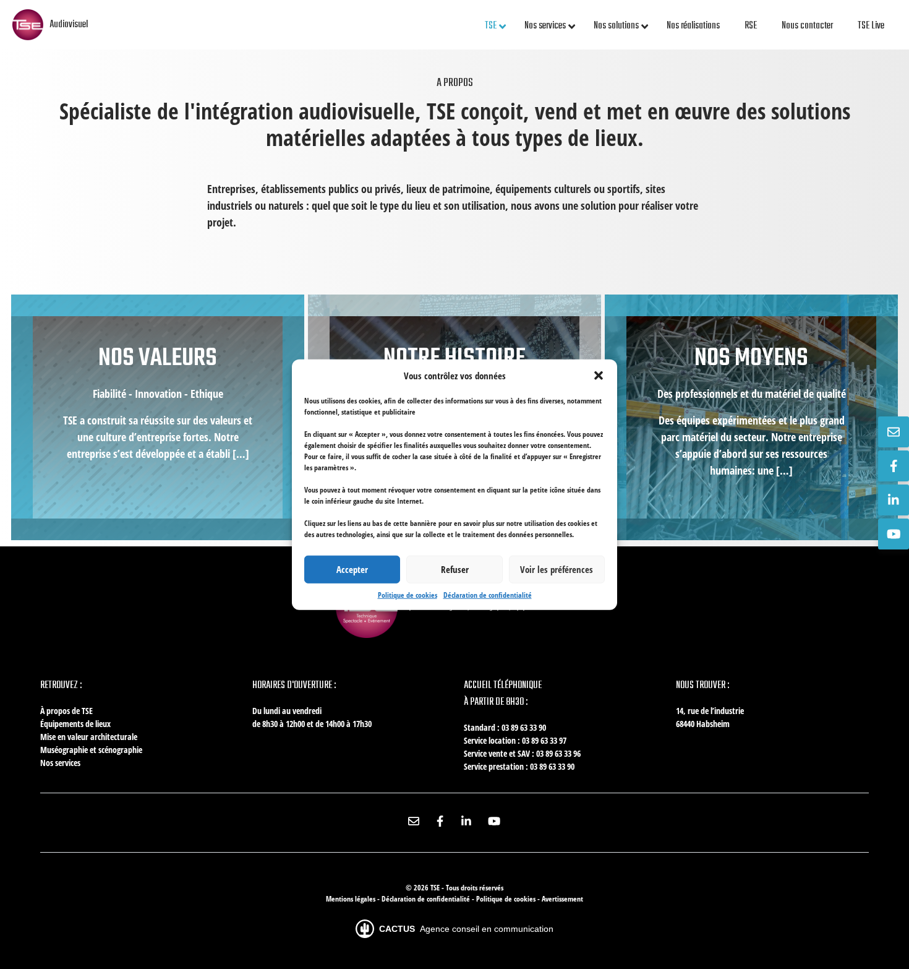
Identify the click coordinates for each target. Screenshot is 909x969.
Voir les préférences (556, 569)
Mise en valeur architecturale (88, 737)
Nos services (60, 763)
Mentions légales (351, 899)
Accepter (352, 569)
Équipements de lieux (75, 724)
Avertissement (562, 899)
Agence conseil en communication (466, 929)
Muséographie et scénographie (91, 750)
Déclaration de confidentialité (487, 594)
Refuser (455, 569)
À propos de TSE (66, 711)
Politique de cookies (407, 594)
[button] (598, 375)
